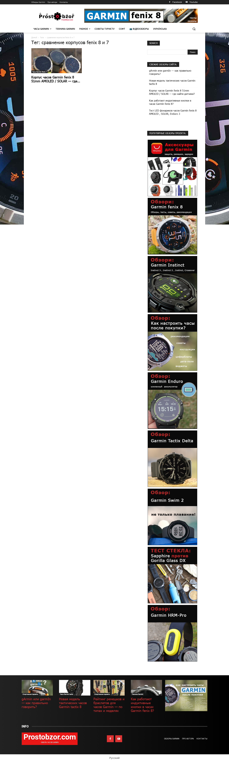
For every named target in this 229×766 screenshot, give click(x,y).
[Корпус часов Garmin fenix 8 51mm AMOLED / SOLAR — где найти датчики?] (56, 60)
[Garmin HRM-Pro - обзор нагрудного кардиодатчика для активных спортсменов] (172, 632)
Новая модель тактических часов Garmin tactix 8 (172, 82)
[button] (194, 29)
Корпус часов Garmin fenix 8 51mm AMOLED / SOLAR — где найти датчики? (172, 92)
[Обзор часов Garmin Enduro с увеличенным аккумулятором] (172, 400)
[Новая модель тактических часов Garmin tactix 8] (74, 688)
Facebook (177, 2)
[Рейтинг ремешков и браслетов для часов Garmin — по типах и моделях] (109, 688)
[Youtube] (186, 2)
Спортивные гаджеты (30, 694)
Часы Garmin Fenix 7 (39, 72)
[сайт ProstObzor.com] (56, 16)
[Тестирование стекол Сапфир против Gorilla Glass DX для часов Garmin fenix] (172, 574)
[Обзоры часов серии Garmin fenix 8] (172, 225)
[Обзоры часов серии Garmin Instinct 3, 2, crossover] (172, 284)
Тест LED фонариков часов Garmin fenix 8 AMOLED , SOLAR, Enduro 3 (173, 112)
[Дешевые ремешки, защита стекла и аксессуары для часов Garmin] (172, 167)
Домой (34, 37)
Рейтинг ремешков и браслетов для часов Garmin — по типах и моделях (108, 705)
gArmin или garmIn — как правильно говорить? (170, 72)
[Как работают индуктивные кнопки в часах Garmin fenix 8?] (146, 688)
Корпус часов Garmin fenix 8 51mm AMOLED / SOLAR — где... (55, 79)
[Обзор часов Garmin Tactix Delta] (172, 458)
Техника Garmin (137, 694)
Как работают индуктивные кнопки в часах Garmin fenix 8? (170, 102)
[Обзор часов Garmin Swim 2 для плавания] (172, 516)
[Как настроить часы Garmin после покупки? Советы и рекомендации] (172, 342)
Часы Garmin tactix (66, 694)
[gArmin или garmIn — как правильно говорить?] (37, 688)
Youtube (193, 2)
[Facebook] (169, 2)
